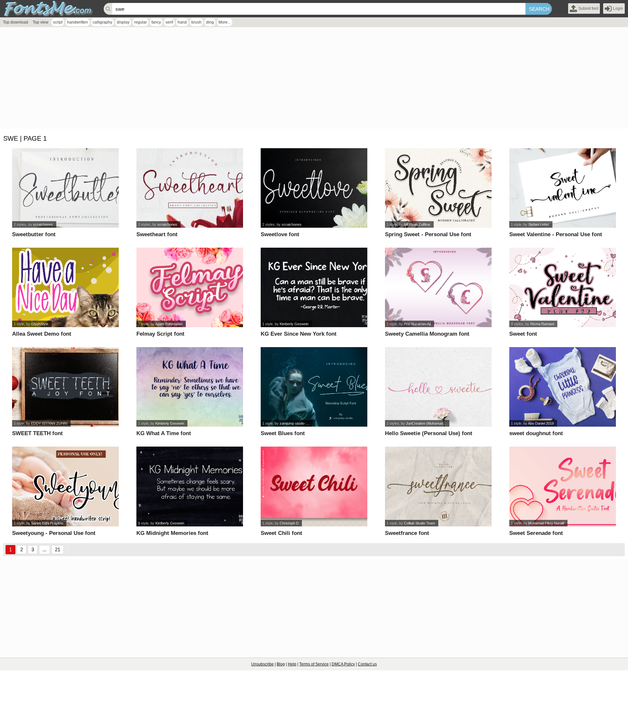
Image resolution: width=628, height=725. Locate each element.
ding (210, 22)
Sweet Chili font (281, 533)
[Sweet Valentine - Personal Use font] (562, 188)
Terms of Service (314, 664)
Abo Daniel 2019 (541, 423)
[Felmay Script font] (189, 287)
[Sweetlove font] (314, 188)
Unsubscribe (262, 664)
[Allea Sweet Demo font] (65, 287)
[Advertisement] (196, 79)
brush (196, 22)
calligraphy (102, 22)
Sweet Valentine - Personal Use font (555, 234)
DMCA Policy (343, 664)
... (44, 549)
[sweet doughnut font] (562, 387)
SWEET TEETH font (37, 433)
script (57, 22)
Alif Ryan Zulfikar (417, 224)
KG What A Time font (163, 433)
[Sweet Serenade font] (562, 486)
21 (57, 549)
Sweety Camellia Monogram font (427, 334)
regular (140, 22)
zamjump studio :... (294, 423)
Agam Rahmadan (169, 324)
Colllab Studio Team (419, 523)
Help (292, 664)
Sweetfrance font (407, 533)
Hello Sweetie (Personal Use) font (428, 433)
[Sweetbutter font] (65, 188)
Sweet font (523, 334)
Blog (281, 664)
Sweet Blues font (283, 433)
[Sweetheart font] (189, 188)
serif (169, 22)
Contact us (367, 664)
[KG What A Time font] (189, 387)
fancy (156, 22)
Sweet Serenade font (536, 533)
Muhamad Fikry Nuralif (546, 523)
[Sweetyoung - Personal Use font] (65, 486)
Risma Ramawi (542, 324)
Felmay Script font (160, 334)
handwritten (77, 22)
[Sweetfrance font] (438, 486)
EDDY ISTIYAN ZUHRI (49, 423)
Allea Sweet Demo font (41, 334)
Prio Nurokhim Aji (417, 324)
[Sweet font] (562, 287)
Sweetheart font (157, 234)
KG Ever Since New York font (299, 334)
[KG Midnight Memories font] (189, 486)
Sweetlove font (280, 234)
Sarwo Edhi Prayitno (47, 523)
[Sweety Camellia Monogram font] (438, 287)
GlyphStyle (39, 324)
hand (182, 22)
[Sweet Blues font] (314, 387)
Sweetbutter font (34, 234)
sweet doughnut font (536, 433)
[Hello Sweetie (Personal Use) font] (438, 387)
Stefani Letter (538, 224)
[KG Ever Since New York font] (314, 287)
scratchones (43, 224)
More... (224, 22)
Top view (40, 22)
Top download (15, 22)
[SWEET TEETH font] (65, 387)
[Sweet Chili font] (314, 486)
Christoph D (289, 523)
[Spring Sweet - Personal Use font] (438, 188)
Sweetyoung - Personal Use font (54, 533)
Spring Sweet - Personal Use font (428, 234)
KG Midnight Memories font (172, 533)
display (123, 22)
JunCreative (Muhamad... (426, 423)
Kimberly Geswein (294, 324)
